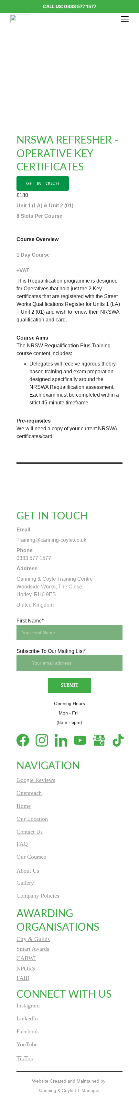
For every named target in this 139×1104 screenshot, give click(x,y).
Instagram (28, 1005)
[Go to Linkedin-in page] (64, 740)
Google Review (34, 780)
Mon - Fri (69, 712)
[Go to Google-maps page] (102, 740)
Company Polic (34, 895)
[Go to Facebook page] (26, 740)
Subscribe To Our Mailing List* (51, 651)
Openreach (29, 793)
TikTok (24, 1058)
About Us (27, 870)
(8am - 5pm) (69, 722)
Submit (69, 685)
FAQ (22, 844)
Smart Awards (32, 949)
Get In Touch (42, 183)
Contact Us (29, 832)
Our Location (32, 819)
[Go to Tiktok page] (118, 740)
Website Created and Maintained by (69, 1081)
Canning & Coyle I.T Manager (69, 1090)
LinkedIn (27, 1018)
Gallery (25, 882)
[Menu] (125, 19)
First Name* (30, 620)
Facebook (27, 1031)
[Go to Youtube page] (83, 740)
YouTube (26, 1044)
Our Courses (31, 857)
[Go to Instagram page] (45, 740)
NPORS (25, 968)
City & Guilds (33, 939)
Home (23, 806)
